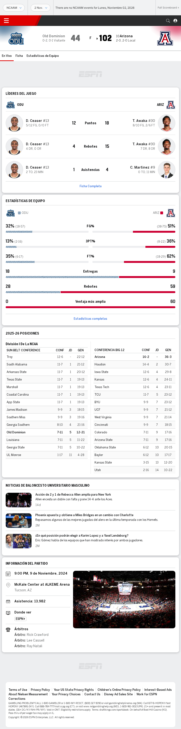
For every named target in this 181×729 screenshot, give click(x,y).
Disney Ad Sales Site (118, 694)
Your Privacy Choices (66, 694)
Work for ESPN (146, 694)
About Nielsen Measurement (28, 694)
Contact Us (92, 694)
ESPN (25, 20)
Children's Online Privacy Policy (119, 690)
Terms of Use (17, 690)
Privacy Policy (40, 690)
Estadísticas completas (90, 318)
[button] (168, 21)
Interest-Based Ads (158, 690)
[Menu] (6, 21)
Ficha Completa (91, 186)
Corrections (16, 698)
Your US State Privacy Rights (74, 690)
